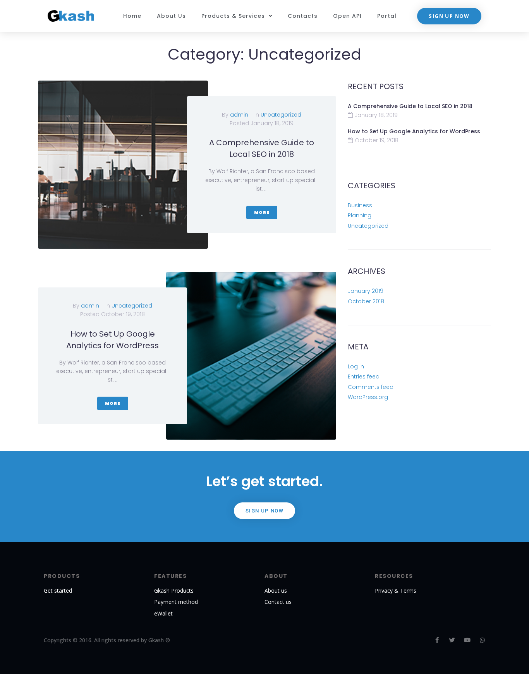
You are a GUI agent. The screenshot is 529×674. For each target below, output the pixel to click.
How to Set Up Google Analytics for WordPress (414, 131)
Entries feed (364, 376)
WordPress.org (368, 397)
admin (239, 115)
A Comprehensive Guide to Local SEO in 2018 (410, 106)
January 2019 (365, 291)
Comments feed (370, 387)
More (262, 212)
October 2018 (366, 301)
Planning (359, 215)
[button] (449, 16)
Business (360, 205)
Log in (356, 366)
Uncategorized (281, 115)
